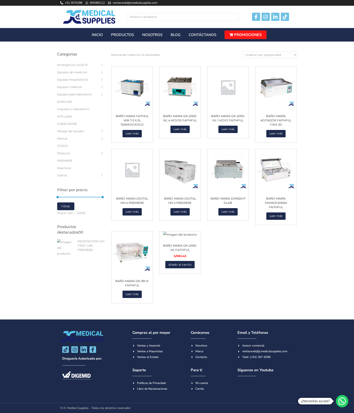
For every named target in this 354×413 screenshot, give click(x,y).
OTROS (62, 146)
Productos (122, 34)
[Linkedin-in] (275, 17)
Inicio (97, 34)
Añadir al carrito (180, 264)
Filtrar (65, 206)
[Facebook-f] (256, 17)
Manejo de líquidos (70, 131)
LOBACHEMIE (67, 124)
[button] (342, 401)
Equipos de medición (72, 72)
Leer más (132, 133)
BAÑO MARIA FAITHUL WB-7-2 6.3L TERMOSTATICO (132, 120)
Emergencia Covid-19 (72, 65)
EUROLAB (64, 102)
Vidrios (62, 175)
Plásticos (63, 153)
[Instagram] (266, 17)
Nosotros (152, 34)
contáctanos (202, 34)
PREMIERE (64, 160)
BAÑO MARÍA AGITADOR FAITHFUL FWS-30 (275, 120)
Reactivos (64, 168)
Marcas (62, 138)
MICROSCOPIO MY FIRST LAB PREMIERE (91, 245)
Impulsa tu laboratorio (73, 109)
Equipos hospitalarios (72, 79)
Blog (175, 34)
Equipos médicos (69, 87)
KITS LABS (64, 116)
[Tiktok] (285, 17)
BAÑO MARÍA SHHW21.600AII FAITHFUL (276, 203)
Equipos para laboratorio (74, 94)
